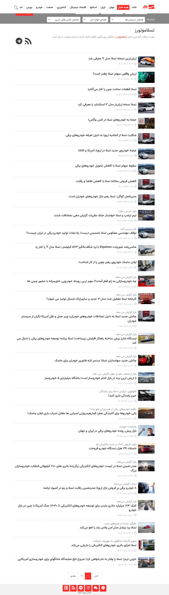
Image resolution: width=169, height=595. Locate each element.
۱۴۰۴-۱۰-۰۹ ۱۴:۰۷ (125, 79)
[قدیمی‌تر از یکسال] (146, 123)
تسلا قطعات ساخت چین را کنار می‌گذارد (112, 89)
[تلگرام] (80, 588)
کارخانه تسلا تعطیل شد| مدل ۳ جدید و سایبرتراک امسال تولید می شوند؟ (91, 299)
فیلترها (151, 20)
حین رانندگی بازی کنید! (122, 396)
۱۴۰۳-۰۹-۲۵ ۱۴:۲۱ (125, 221)
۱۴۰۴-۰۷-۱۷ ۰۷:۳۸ (124, 110)
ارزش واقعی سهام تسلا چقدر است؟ (114, 74)
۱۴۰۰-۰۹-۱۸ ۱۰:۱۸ (125, 419)
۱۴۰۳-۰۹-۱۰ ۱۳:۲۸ (125, 252)
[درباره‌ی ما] (103, 588)
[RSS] (28, 41)
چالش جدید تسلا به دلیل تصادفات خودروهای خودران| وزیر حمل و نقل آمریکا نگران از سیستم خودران (78, 318)
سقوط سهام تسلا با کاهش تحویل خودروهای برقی (105, 166)
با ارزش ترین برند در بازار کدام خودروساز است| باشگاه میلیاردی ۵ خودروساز (90, 378)
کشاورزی (61, 7)
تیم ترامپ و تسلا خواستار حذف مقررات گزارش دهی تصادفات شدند (95, 215)
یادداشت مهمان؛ (127, 427)
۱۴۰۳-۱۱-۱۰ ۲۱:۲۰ (125, 140)
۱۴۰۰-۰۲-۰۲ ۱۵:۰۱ (125, 565)
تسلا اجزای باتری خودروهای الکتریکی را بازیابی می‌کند (103, 545)
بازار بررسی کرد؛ (128, 229)
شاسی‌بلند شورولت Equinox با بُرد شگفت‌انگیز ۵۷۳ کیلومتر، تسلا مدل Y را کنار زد (85, 247)
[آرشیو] (65, 588)
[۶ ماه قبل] (146, 61)
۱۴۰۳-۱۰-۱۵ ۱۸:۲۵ (125, 171)
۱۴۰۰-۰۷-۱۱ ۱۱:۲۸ (125, 454)
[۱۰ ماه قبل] (146, 107)
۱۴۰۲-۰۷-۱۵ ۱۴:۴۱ (125, 287)
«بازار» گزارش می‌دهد (125, 484)
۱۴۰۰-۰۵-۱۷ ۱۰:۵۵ (125, 515)
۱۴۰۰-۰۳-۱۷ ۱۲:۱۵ (125, 533)
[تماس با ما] (95, 588)
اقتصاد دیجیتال (78, 7)
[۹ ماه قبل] (146, 92)
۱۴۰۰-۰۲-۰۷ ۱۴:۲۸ (125, 551)
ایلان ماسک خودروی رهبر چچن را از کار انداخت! (107, 262)
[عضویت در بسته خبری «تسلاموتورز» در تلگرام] (19, 41)
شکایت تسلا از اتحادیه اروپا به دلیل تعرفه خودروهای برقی (101, 135)
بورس (29, 7)
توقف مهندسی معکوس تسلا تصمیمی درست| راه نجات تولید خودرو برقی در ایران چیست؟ (81, 233)
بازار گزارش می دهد (126, 295)
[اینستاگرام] (88, 588)
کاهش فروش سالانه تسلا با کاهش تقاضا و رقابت (106, 181)
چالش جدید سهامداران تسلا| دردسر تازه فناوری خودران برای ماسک (95, 361)
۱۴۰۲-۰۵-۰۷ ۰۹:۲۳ (125, 304)
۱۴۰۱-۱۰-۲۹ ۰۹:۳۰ (125, 366)
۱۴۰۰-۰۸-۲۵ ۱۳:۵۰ (124, 436)
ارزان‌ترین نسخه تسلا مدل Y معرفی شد (112, 58)
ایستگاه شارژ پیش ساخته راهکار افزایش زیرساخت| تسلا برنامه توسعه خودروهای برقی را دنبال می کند (76, 340)
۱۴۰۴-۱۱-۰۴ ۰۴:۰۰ (125, 64)
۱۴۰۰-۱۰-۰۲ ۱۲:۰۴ (125, 401)
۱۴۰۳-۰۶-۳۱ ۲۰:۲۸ (125, 268)
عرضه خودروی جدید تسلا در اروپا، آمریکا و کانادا (107, 150)
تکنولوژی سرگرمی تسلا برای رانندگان (117, 391)
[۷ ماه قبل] (146, 77)
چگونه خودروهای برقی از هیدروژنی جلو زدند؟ (112, 409)
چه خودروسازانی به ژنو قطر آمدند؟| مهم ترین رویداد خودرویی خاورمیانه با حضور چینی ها (81, 281)
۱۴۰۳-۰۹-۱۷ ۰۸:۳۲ (124, 238)
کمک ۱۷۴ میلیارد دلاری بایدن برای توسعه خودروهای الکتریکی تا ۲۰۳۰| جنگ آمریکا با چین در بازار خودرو (77, 508)
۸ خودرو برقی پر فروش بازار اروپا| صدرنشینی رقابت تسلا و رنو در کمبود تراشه (89, 488)
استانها (93, 7)
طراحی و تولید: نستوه (84, 592)
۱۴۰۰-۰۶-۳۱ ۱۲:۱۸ (125, 476)
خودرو (39, 7)
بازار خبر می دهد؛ (127, 211)
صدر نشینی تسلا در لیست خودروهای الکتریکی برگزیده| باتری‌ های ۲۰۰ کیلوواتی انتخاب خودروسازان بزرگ (75, 468)
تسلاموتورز (145, 30)
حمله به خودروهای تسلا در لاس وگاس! (112, 120)
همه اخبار (123, 7)
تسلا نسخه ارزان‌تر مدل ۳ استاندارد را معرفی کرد (107, 104)
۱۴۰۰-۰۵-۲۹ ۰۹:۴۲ (125, 493)
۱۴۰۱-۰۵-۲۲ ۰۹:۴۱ (125, 383)
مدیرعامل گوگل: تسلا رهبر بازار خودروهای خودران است (102, 196)
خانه (134, 7)
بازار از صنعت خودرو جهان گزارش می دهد (114, 374)
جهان (111, 7)
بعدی (73, 576)
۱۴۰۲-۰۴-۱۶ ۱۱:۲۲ (125, 326)
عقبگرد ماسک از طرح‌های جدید (120, 524)
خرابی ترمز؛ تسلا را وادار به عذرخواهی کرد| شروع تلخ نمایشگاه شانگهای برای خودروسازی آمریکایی (77, 559)
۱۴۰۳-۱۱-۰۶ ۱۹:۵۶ (125, 156)
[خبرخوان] (73, 588)
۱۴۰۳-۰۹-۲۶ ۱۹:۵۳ (125, 202)
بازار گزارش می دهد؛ (125, 277)
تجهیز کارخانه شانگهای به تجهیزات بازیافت (114, 541)
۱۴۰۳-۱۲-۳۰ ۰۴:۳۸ (124, 125)
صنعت (49, 7)
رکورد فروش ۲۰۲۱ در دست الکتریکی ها (116, 444)
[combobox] (127, 19)
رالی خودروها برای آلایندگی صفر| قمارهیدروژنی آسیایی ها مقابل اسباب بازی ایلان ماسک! (81, 413)
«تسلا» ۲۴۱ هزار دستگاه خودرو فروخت (112, 448)
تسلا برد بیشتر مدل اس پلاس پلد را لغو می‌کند (108, 528)
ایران (103, 7)
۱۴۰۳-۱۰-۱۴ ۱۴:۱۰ (125, 186)
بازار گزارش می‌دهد (126, 462)
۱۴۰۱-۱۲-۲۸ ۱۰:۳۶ (125, 348)
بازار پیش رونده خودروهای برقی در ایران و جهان (107, 431)
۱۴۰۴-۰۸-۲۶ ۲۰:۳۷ (124, 94)
